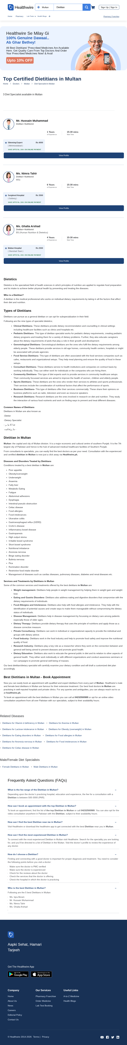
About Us (12, 1001)
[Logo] (11, 934)
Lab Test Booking (44, 1005)
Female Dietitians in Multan (15, 767)
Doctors (16, 84)
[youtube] (102, 1037)
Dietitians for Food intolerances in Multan (66, 741)
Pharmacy (19, 16)
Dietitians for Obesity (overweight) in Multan (70, 729)
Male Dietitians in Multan (46, 767)
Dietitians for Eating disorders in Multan (21, 735)
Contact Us (13, 1019)
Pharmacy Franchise (111, 16)
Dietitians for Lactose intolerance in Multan (23, 729)
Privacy (45, 1037)
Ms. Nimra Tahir (26, 173)
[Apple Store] (41, 974)
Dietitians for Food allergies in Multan (63, 735)
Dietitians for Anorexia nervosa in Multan (22, 741)
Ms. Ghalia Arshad (28, 226)
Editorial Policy (15, 1015)
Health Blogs (42, 16)
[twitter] (112, 1037)
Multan (27, 84)
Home (10, 16)
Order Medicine (43, 1001)
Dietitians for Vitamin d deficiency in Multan (23, 723)
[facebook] (107, 1037)
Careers (12, 1010)
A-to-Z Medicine (71, 996)
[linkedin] (117, 1037)
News (10, 1005)
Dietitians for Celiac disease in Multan (20, 748)
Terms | (36, 1037)
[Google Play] (18, 974)
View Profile (64, 155)
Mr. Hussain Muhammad (32, 120)
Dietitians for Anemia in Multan (64, 723)
